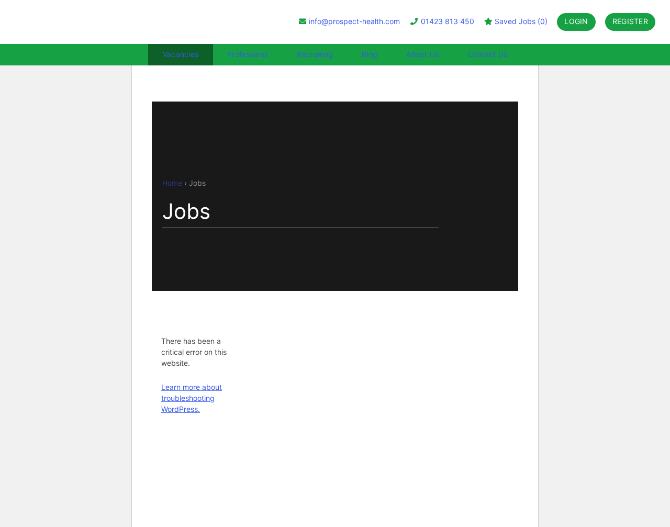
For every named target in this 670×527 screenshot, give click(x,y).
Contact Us (488, 54)
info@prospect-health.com (354, 21)
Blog (369, 54)
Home (172, 182)
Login (576, 21)
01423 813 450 (446, 21)
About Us (422, 54)
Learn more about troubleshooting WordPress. (191, 398)
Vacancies (181, 54)
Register (630, 21)
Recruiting (315, 54)
